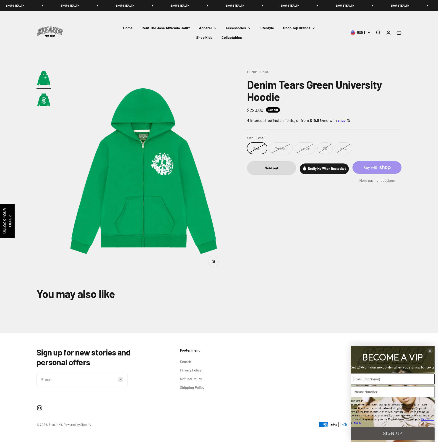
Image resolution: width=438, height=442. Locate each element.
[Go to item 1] (43, 79)
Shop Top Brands (296, 28)
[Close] (430, 350)
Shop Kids (204, 37)
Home (128, 28)
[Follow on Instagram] (39, 408)
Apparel (205, 28)
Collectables (232, 37)
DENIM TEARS (258, 72)
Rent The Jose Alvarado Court (166, 28)
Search (185, 361)
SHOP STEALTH (43, 5)
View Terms (427, 419)
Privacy (357, 422)
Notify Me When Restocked (327, 169)
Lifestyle (267, 28)
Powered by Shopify (77, 424)
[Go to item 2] (43, 100)
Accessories (235, 28)
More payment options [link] (377, 180)
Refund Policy (191, 378)
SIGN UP (392, 433)
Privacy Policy (190, 370)
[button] (7, 221)
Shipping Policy (192, 387)
